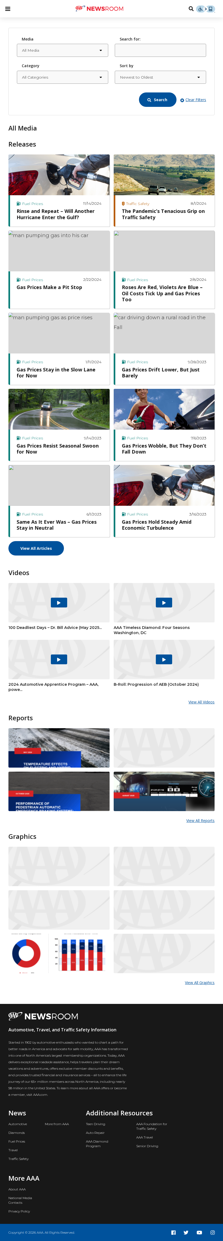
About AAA (17, 1189)
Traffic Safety (18, 1159)
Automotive (17, 1124)
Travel (13, 1150)
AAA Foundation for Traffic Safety (151, 1126)
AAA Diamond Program (97, 1143)
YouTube (199, 1232)
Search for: (130, 39)
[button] (157, 99)
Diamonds (16, 1133)
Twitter (186, 1232)
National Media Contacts (20, 1200)
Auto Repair (95, 1133)
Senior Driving (147, 1146)
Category (30, 65)
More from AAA (57, 1124)
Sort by (127, 65)
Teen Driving (95, 1124)
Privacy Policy (19, 1211)
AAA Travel (144, 1137)
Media (27, 39)
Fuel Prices (16, 1141)
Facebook (173, 1232)
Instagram (212, 1232)
